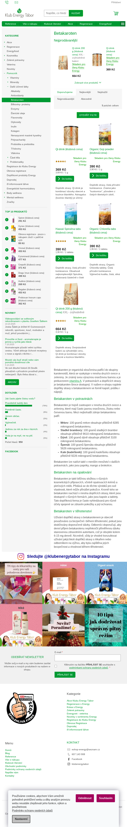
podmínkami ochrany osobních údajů (88, 667)
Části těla (15, 157)
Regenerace (13, 46)
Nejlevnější (85, 92)
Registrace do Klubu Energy (22, 166)
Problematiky (17, 162)
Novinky (11, 69)
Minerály (14, 82)
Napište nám (11, 772)
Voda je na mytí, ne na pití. (19, 435)
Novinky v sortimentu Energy (82, 716)
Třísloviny (16, 148)
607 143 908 (78, 754)
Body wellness (14, 193)
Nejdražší (102, 92)
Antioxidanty (17, 95)
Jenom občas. (12, 416)
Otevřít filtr (88, 115)
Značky (10, 202)
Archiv (12, 382)
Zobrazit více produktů (86, 82)
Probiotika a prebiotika (22, 144)
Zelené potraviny (15, 60)
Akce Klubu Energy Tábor (80, 700)
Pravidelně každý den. (16, 403)
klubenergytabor (80, 764)
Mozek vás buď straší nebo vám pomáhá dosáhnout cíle (22, 361)
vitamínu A (75, 381)
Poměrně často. (13, 409)
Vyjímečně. (11, 422)
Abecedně (86, 99)
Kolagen (15, 131)
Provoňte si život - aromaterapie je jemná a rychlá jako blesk (23, 340)
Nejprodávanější (65, 99)
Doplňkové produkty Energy (21, 175)
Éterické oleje (18, 113)
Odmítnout (84, 798)
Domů (8, 750)
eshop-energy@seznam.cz (86, 749)
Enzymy (15, 108)
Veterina (11, 64)
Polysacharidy (18, 139)
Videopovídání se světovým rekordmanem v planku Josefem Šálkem (26, 320)
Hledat (75, 13)
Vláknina (15, 153)
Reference (10, 756)
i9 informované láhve (18, 184)
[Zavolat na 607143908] (10, 2)
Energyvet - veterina (77, 713)
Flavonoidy (16, 117)
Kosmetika (12, 55)
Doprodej (11, 179)
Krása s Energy (75, 707)
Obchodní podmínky (15, 766)
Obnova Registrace (77, 723)
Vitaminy (14, 77)
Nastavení (21, 819)
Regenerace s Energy (78, 704)
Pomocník (12, 73)
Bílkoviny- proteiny (20, 104)
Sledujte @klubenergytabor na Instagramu (68, 556)
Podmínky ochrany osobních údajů (32, 810)
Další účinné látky (19, 86)
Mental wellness (15, 197)
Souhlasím (105, 798)
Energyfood (13, 51)
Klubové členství (13, 763)
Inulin (14, 126)
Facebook (77, 759)
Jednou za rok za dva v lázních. (21, 429)
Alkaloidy (15, 91)
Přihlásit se (65, 674)
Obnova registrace (16, 171)
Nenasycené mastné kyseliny (26, 135)
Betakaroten (17, 100)
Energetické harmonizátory (21, 188)
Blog (7, 753)
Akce (9, 42)
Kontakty (9, 775)
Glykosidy (16, 122)
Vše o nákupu (12, 759)
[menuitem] (10, 23)
